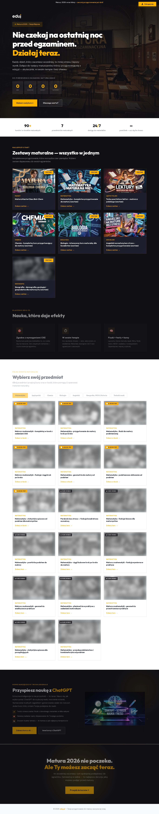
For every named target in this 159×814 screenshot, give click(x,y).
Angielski (76, 394)
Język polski (36, 394)
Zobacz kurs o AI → (24, 729)
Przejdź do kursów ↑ (79, 788)
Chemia (50, 394)
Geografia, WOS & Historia (96, 394)
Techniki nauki (119, 394)
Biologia (63, 394)
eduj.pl (62, 809)
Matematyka (20, 394)
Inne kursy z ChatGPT (51, 729)
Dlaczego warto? (50, 103)
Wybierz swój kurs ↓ (25, 103)
